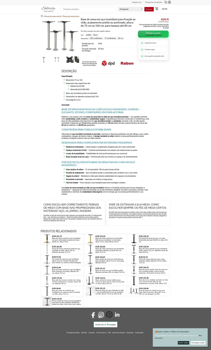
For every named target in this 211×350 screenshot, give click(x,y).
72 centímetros (110, 38)
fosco (95, 35)
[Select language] (165, 2)
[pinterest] (109, 314)
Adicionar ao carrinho (153, 34)
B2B (109, 333)
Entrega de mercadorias (153, 2)
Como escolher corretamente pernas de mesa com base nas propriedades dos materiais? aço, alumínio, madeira (72, 207)
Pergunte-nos (136, 2)
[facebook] (93, 314)
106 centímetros (96, 38)
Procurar (149, 9)
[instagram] (101, 314)
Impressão (130, 333)
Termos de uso (101, 333)
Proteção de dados (73, 333)
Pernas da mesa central (53, 16)
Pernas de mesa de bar (71, 16)
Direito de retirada (118, 333)
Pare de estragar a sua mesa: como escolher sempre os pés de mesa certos (137, 206)
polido (88, 35)
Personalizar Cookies (198, 343)
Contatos (91, 333)
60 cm (120, 38)
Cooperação (139, 333)
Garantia (84, 333)
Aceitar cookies (183, 343)
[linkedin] (117, 314)
